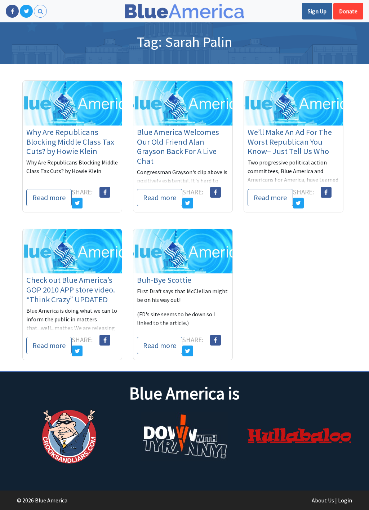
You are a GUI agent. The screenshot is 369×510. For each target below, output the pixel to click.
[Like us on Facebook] (12, 11)
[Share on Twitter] (77, 203)
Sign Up (317, 11)
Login (345, 500)
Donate (348, 11)
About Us (323, 500)
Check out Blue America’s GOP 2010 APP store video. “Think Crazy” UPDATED (70, 289)
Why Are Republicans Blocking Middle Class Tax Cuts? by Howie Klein (70, 142)
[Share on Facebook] (104, 192)
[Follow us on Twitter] (26, 11)
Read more (49, 197)
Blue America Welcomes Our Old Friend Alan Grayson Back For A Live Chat (178, 146)
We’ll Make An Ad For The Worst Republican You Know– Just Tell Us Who (290, 142)
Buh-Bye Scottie (164, 280)
